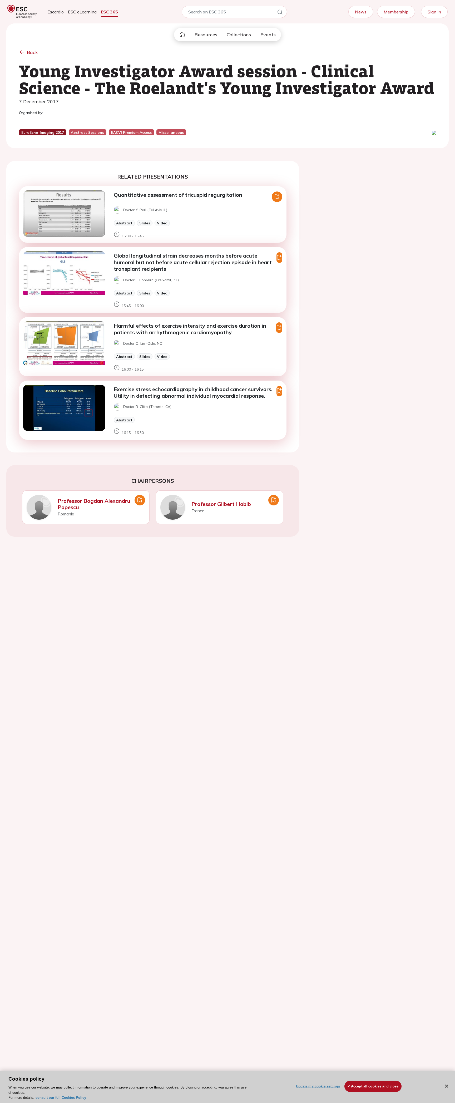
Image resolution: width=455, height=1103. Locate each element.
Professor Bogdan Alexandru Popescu (94, 504)
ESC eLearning (82, 11)
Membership (396, 11)
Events (268, 35)
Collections (239, 35)
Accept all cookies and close (375, 1086)
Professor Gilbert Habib (221, 504)
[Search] (279, 13)
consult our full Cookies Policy (61, 1098)
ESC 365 (109, 11)
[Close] (446, 1086)
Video (162, 223)
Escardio (55, 11)
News (361, 11)
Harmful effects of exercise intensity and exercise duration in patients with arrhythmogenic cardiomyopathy (190, 329)
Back (32, 52)
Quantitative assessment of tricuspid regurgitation (178, 194)
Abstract (124, 223)
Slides (144, 223)
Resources (206, 35)
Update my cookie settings (318, 1086)
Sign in (434, 11)
